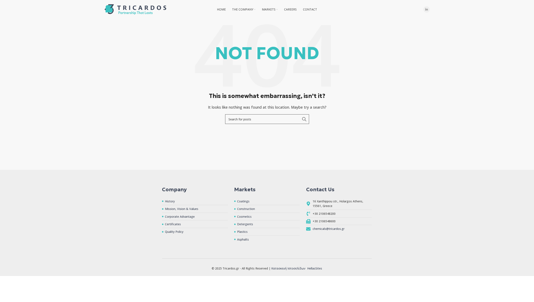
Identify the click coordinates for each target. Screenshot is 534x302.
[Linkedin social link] (426, 9)
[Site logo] (135, 9)
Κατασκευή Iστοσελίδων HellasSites (296, 268)
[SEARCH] (304, 119)
